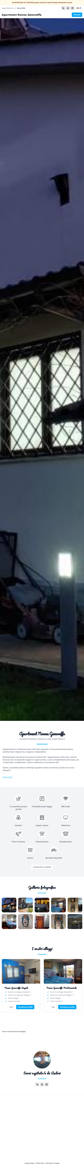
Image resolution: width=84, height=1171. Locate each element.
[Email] (72, 8)
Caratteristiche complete (42, 867)
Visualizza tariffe (25, 1007)
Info (11, 1007)
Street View (40, 1163)
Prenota (77, 15)
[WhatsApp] (68, 8)
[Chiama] (63, 8)
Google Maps (29, 1163)
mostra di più (7, 777)
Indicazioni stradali (52, 1163)
